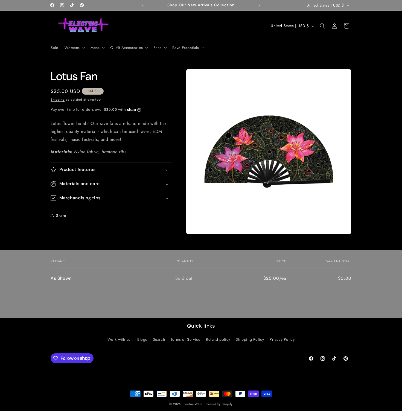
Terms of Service (185, 339)
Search (159, 339)
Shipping (58, 99)
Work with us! (119, 339)
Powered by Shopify (218, 404)
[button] (74, 47)
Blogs (142, 339)
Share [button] (61, 215)
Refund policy (218, 339)
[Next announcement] (259, 5)
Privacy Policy (282, 339)
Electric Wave (193, 404)
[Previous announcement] (143, 5)
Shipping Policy (250, 339)
